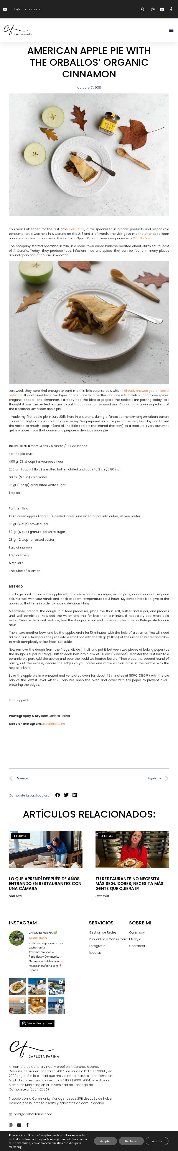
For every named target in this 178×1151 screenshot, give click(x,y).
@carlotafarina (53, 724)
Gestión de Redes (103, 932)
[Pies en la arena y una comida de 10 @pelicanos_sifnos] (17, 986)
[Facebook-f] (27, 1125)
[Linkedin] (19, 1125)
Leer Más (15, 895)
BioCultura (76, 229)
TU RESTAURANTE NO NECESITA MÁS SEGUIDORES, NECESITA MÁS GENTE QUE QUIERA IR (129, 883)
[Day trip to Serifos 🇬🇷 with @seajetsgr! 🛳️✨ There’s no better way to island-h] (56, 1005)
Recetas (95, 952)
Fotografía (97, 946)
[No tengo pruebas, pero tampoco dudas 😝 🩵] (17, 1005)
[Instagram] (11, 1125)
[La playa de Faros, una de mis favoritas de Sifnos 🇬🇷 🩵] (37, 986)
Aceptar (105, 1141)
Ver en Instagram (39, 1023)
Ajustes (157, 1141)
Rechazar (131, 1141)
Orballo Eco (141, 238)
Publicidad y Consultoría (108, 939)
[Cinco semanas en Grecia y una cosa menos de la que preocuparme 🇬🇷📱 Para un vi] (56, 986)
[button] (142, 9)
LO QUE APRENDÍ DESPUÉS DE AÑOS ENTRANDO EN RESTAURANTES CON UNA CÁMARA (45, 883)
